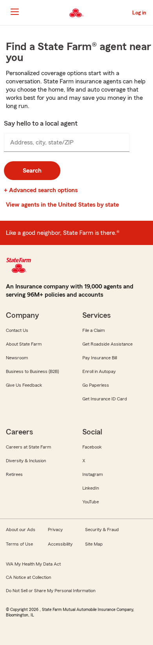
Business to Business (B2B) (32, 371)
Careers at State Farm (28, 447)
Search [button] (32, 171)
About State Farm (24, 344)
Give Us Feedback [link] (24, 385)
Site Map (94, 544)
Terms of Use (19, 544)
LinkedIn (90, 488)
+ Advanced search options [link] (41, 190)
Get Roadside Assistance (107, 344)
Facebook (92, 447)
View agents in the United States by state (62, 205)
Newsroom (17, 357)
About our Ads (20, 529)
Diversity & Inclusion (26, 460)
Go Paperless (95, 385)
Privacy (55, 529)
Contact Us (17, 330)
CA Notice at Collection (28, 577)
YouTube (90, 501)
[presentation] (66, 142)
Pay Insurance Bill (99, 357)
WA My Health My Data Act (33, 564)
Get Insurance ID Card (104, 398)
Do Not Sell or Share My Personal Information (50, 590)
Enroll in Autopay (99, 371)
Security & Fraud (102, 529)
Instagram (92, 474)
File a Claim (93, 330)
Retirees (14, 474)
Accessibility (60, 544)
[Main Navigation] (14, 11)
